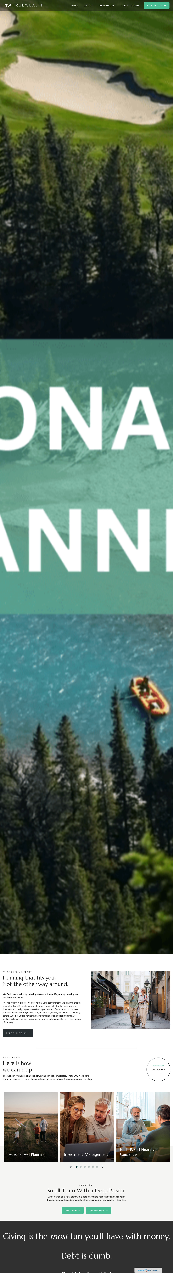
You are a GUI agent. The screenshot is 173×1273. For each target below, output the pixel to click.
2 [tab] (80, 1166)
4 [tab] (88, 1166)
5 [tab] (92, 1166)
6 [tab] (96, 1166)
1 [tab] (76, 1166)
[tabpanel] (31, 1127)
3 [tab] (84, 1166)
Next (102, 1166)
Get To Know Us (16, 1033)
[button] (74, 5)
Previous (71, 1166)
